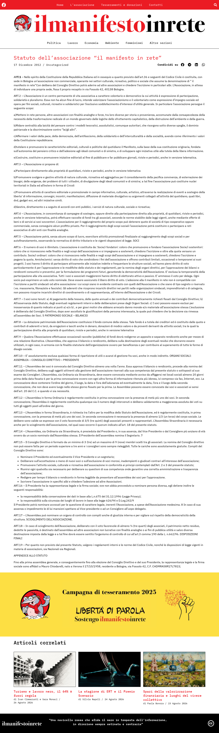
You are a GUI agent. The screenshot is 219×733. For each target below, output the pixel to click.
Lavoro (73, 43)
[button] (215, 5)
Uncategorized (57, 64)
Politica (54, 43)
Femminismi (134, 43)
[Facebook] (4, 5)
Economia (91, 43)
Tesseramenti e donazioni (121, 5)
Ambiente (112, 43)
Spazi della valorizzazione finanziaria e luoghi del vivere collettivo (172, 695)
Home (60, 5)
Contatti (156, 5)
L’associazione (82, 5)
